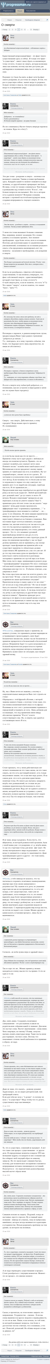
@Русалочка (8, 630)
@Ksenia (6, 878)
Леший (13, 438)
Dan (11, 622)
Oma (12, 35)
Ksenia (13, 104)
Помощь (46, 1356)
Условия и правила (43, 1359)
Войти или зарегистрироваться (36, 2)
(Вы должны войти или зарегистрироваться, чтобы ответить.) (29, 1342)
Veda (19, 95)
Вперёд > (36, 29)
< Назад (4, 29)
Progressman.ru (8, 11)
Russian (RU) (14, 1356)
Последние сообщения (9, 14)
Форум (19, 11)
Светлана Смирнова (10, 95)
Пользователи (30, 11)
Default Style (5, 1356)
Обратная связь (36, 1356)
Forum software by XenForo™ (10, 1359)
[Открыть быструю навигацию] (47, 20)
